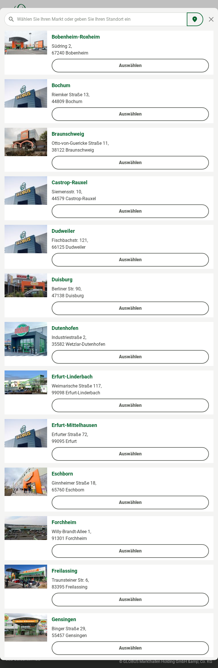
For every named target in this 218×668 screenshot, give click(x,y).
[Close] (211, 19)
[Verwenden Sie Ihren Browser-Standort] (195, 19)
